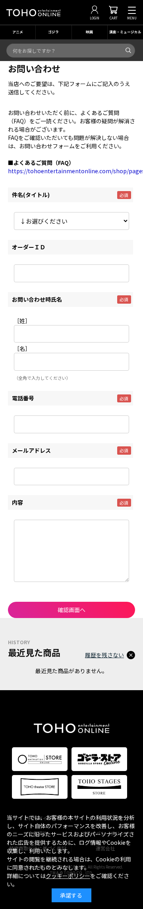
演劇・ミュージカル (125, 31)
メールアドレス (31, 450)
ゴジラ (53, 31)
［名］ (22, 348)
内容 (17, 502)
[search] (128, 50)
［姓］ (22, 321)
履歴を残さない (104, 655)
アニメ (17, 31)
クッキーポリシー (68, 876)
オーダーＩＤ (28, 247)
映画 (89, 31)
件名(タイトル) (31, 195)
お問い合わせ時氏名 (37, 299)
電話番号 (23, 398)
